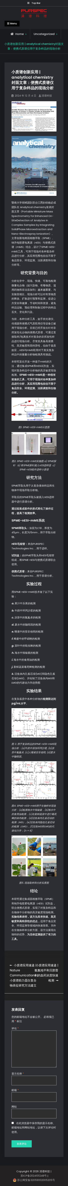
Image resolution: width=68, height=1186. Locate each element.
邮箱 (15, 1090)
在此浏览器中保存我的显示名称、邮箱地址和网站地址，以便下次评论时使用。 (34, 1127)
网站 (14, 1106)
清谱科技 (46, 95)
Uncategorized (44, 34)
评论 (15, 1028)
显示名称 (18, 1073)
